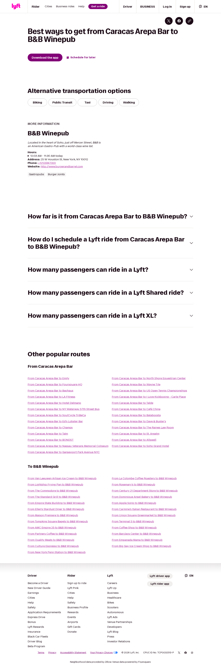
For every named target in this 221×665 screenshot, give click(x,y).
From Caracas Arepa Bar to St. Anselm (135, 434)
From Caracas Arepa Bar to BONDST (51, 440)
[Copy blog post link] (189, 21)
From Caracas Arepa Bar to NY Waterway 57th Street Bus (63, 409)
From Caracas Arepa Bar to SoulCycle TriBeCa (57, 415)
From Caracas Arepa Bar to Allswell (134, 440)
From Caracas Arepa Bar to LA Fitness (51, 397)
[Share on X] (169, 21)
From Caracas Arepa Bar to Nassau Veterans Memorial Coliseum (68, 446)
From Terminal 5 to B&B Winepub (133, 521)
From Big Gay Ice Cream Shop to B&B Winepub (141, 546)
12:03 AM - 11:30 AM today (46, 156)
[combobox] (203, 7)
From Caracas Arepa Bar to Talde (132, 403)
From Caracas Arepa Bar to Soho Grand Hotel (140, 446)
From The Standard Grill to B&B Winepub (54, 497)
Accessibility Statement (73, 652)
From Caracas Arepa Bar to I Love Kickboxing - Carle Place (149, 397)
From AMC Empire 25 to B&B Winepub (52, 527)
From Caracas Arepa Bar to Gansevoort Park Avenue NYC (64, 452)
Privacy (52, 652)
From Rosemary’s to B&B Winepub (133, 484)
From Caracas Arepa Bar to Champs (50, 427)
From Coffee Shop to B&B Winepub (134, 527)
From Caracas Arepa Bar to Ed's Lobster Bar (55, 421)
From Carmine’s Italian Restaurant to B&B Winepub (144, 509)
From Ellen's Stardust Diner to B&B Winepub (56, 509)
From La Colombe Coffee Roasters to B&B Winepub (144, 478)
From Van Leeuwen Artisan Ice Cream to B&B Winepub (62, 478)
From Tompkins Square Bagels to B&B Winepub (58, 521)
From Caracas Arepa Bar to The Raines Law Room (143, 427)
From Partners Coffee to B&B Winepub (52, 534)
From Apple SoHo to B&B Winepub (134, 503)
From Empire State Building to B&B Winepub (56, 503)
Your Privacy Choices (101, 652)
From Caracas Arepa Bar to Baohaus (50, 390)
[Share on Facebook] (179, 21)
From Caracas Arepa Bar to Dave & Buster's (139, 421)
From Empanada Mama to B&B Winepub (137, 540)
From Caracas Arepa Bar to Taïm (48, 434)
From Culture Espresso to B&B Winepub (53, 546)
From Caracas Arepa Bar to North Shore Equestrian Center (149, 378)
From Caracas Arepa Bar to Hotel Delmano (54, 403)
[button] (110, 216)
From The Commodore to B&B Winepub (53, 491)
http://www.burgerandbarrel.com (62, 166)
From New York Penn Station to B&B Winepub (57, 552)
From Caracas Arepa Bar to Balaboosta (136, 415)
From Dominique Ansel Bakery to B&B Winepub (142, 497)
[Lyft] (16, 6)
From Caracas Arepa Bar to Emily (48, 378)
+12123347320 (47, 163)
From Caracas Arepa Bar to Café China (136, 409)
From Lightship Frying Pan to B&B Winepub (55, 484)
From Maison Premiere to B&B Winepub (53, 515)
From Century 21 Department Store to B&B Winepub (145, 491)
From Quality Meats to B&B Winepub (51, 540)
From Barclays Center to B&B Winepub (136, 534)
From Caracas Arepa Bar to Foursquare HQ (55, 384)
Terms (41, 652)
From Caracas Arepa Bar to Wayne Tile (136, 384)
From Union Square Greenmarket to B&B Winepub (144, 515)
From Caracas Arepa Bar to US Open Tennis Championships (149, 390)
